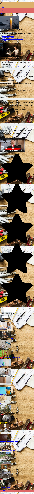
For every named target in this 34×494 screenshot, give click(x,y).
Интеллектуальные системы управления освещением (8, 36)
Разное (2, 12)
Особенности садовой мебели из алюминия (5, 487)
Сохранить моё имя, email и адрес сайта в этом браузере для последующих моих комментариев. (12, 313)
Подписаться (2, 321)
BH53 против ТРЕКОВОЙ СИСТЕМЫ (6, 40)
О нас (2, 6)
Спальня (3, 11)
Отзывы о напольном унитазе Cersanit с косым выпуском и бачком (7, 403)
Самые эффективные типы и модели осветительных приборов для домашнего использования (12, 39)
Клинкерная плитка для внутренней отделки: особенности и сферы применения (9, 441)
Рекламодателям (3, 491)
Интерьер (3, 9)
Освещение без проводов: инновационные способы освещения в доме (10, 38)
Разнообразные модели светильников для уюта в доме (8, 37)
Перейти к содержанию (3, 0)
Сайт (0, 307)
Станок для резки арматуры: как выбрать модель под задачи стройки (8, 450)
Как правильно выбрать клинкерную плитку (5, 329)
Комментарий (1, 312)
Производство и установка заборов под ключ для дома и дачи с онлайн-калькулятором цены (10, 357)
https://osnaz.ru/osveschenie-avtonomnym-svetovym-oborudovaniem (24, 66)
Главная (2, 8)
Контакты (3, 7)
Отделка (2, 10)
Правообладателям (4, 490)
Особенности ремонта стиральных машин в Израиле (6, 422)
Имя (1, 316)
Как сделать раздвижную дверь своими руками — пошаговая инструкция (8, 366)
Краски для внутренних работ (3, 394)
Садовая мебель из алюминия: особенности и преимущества (7, 478)
